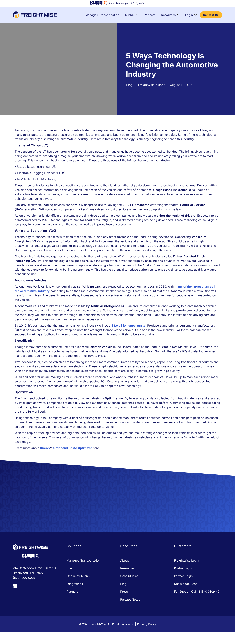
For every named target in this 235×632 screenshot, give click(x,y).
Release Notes (130, 599)
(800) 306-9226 (24, 578)
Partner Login (183, 576)
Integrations (75, 584)
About (124, 560)
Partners (149, 15)
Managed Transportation (102, 15)
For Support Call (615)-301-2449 (196, 591)
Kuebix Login (183, 568)
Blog (129, 85)
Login (189, 15)
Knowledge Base (185, 584)
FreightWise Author (151, 85)
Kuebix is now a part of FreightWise (127, 3)
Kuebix (129, 15)
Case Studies (129, 576)
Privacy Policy (147, 624)
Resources (168, 15)
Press (124, 591)
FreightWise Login (186, 560)
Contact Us (211, 14)
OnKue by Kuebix (78, 576)
